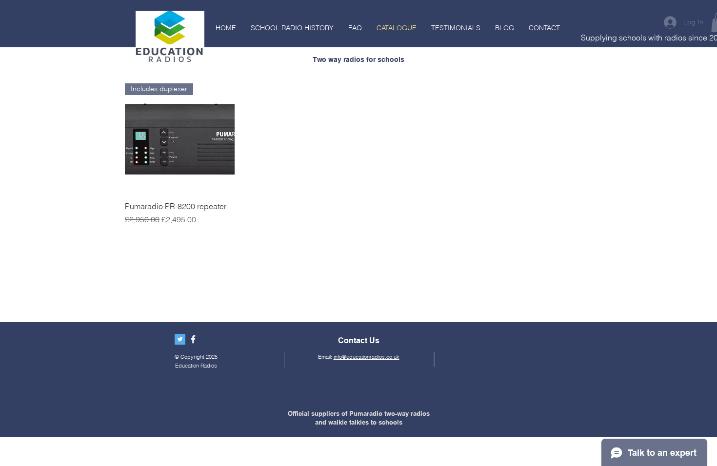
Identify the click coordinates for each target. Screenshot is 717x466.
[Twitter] (180, 339)
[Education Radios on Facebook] (193, 339)
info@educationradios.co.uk (366, 356)
